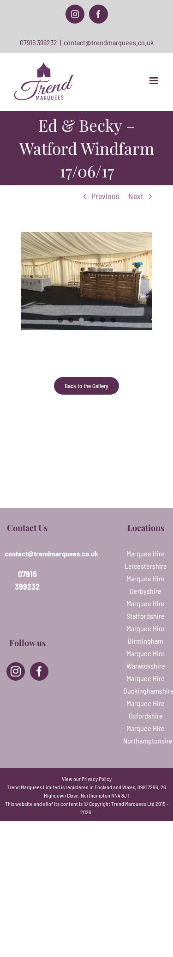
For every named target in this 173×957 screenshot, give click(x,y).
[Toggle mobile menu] (154, 80)
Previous (105, 196)
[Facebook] (39, 671)
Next (135, 196)
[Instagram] (15, 671)
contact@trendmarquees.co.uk (109, 42)
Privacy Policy (97, 778)
